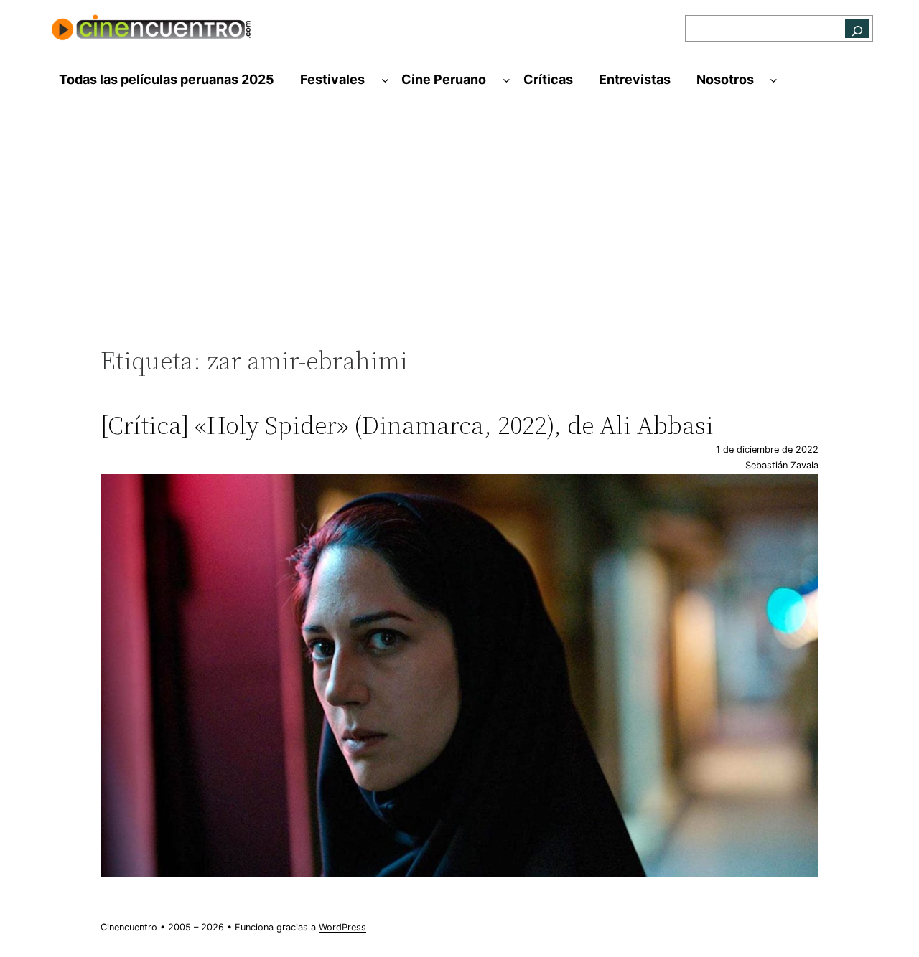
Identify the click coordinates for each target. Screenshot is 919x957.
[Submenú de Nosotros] (774, 80)
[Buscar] (857, 28)
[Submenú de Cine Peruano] (506, 80)
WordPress (342, 927)
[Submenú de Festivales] (385, 80)
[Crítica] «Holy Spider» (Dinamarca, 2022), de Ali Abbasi (407, 425)
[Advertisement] (459, 227)
